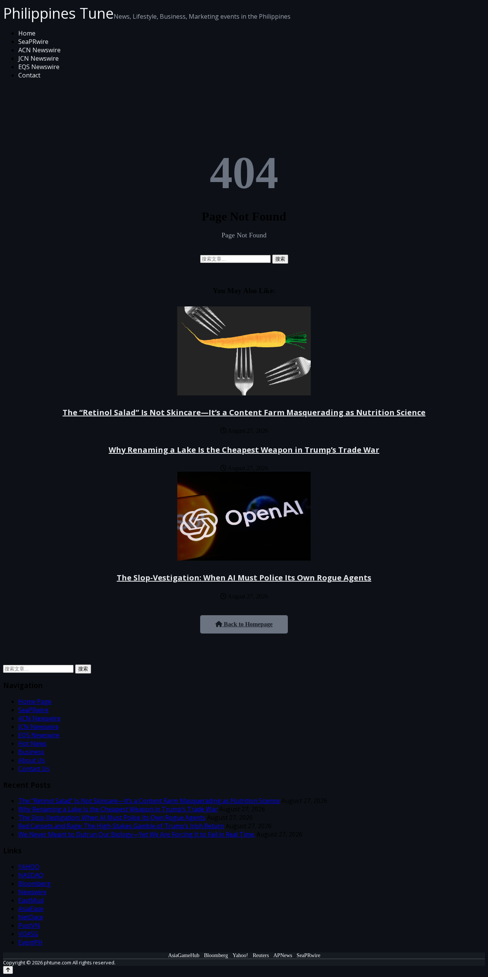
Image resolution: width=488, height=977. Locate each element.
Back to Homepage (247, 624)
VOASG (28, 934)
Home (26, 33)
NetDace (30, 917)
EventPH (30, 942)
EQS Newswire (38, 67)
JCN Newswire (38, 58)
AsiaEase (30, 908)
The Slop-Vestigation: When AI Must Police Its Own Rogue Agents (244, 577)
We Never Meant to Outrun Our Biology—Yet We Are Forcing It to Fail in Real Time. (136, 834)
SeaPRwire (33, 41)
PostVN (29, 925)
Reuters (261, 955)
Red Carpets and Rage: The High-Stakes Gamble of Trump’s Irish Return (121, 826)
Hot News (32, 743)
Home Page (34, 701)
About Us (31, 760)
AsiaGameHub (183, 955)
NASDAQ (30, 875)
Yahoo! (240, 955)
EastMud (30, 900)
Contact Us (34, 768)
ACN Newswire (39, 50)
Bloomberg (34, 883)
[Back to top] (8, 970)
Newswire (32, 892)
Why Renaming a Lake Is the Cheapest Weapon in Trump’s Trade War (244, 450)
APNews (282, 955)
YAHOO (28, 867)
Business (31, 752)
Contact (29, 75)
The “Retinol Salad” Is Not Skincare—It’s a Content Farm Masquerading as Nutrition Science (244, 412)
